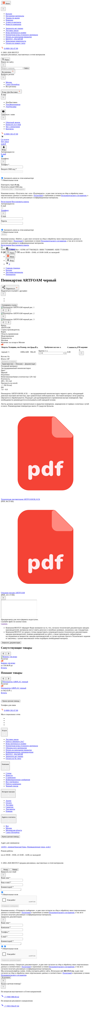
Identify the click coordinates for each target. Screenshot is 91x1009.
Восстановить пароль (20, 202)
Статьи (8, 773)
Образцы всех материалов (16, 748)
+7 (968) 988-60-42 (11, 997)
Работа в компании (13, 784)
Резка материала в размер (16, 33)
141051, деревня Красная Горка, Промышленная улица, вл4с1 (26, 847)
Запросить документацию (11, 643)
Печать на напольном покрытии (19, 37)
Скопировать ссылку (9, 305)
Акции (8, 801)
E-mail (3, 154)
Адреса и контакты (13, 22)
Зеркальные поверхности (16, 41)
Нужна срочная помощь (10, 701)
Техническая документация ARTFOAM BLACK (20, 499)
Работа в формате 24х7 (15, 742)
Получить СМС (7, 189)
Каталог (9, 14)
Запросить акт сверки (14, 28)
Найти (26, 68)
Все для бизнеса (12, 782)
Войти (4, 234)
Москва (9, 82)
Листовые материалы (14, 272)
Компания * (6, 927)
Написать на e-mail (13, 125)
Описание (19, 364)
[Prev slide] (3, 310)
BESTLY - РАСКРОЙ (14, 39)
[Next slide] (8, 310)
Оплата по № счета (13, 759)
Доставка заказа (12, 31)
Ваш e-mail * (6, 882)
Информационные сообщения (18, 780)
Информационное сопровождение (19, 752)
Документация (30, 364)
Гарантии (9, 807)
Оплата (9, 803)
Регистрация (6, 202)
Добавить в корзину (9, 361)
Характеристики (7, 364)
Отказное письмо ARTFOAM (13, 593)
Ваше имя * (5, 878)
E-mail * (4, 937)
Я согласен (6, 977)
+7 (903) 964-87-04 (11, 1006)
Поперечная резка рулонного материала (22, 35)
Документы (10, 809)
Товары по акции (13, 18)
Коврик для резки (8, 663)
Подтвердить (19, 189)
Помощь (9, 811)
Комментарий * (7, 887)
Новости (9, 775)
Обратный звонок (13, 122)
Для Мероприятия (13, 104)
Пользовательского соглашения (73, 195)
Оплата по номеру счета (15, 43)
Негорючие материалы (15, 16)
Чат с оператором (13, 127)
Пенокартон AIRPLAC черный (13, 688)
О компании (11, 778)
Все (7, 826)
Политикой (38, 195)
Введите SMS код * (9, 169)
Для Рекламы (11, 107)
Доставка (9, 805)
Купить (4, 668)
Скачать (4, 624)
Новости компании (13, 24)
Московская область (14, 830)
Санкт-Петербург (13, 84)
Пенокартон (11, 274)
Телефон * (5, 165)
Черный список (12, 786)
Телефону (5, 210)
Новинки (9, 20)
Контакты (10, 129)
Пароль (4, 221)
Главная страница (13, 268)
